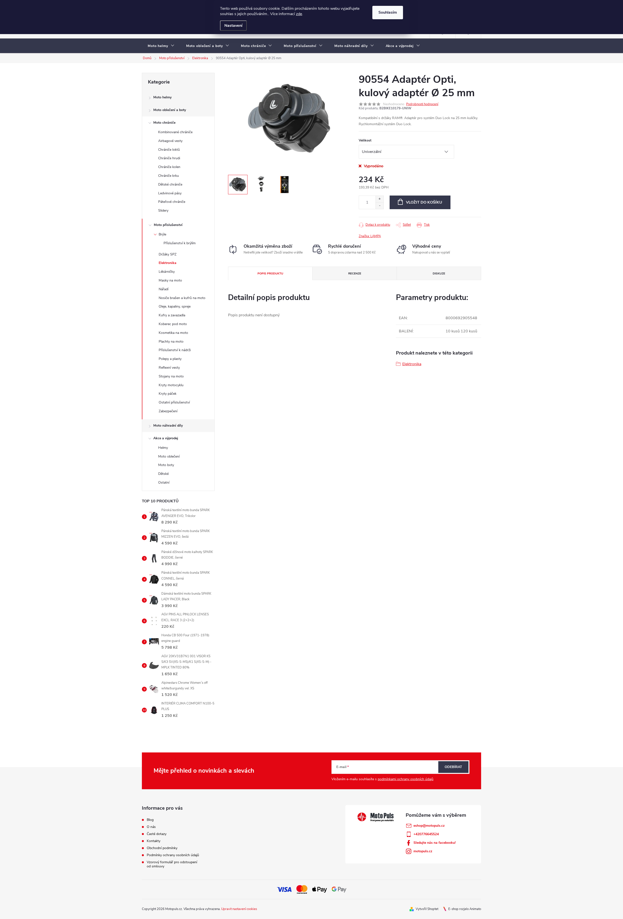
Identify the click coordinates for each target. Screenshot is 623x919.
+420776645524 (426, 834)
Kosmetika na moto (173, 332)
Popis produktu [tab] (270, 273)
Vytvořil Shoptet (427, 909)
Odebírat (453, 767)
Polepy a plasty (170, 358)
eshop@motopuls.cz (429, 825)
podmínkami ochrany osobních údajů (405, 779)
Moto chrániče (164, 122)
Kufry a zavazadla (172, 315)
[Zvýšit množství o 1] (380, 199)
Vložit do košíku (424, 202)
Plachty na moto (171, 341)
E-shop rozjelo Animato (464, 909)
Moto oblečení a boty (169, 110)
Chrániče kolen (169, 167)
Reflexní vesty (169, 367)
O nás (151, 827)
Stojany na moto (171, 376)
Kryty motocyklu (171, 385)
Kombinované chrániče (175, 132)
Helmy (163, 447)
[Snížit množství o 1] (380, 205)
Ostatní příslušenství (174, 402)
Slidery (163, 210)
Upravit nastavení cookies (239, 909)
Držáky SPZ (167, 254)
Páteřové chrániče (171, 201)
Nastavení (233, 25)
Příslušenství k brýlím (180, 243)
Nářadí (163, 289)
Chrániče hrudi (169, 158)
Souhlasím (387, 12)
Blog (150, 819)
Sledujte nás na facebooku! (434, 842)
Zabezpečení (168, 411)
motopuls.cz (422, 851)
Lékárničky (167, 271)
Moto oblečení (169, 456)
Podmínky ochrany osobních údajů (173, 855)
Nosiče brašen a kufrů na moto (182, 298)
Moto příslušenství (168, 225)
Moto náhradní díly (168, 425)
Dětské (163, 473)
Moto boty (166, 465)
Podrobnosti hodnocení (422, 104)
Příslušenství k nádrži (175, 350)
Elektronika (167, 263)
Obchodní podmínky (162, 848)
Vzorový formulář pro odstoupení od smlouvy (172, 864)
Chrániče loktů (169, 149)
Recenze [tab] (354, 273)
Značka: (370, 236)
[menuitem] (161, 46)
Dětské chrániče (170, 184)
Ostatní (163, 482)
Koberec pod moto (173, 324)
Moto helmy (162, 97)
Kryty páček (167, 393)
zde (299, 14)
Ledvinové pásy (170, 193)
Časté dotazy (156, 834)
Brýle (162, 234)
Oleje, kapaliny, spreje (175, 306)
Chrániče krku (168, 175)
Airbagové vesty (170, 141)
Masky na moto (170, 280)
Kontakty (153, 841)
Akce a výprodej (165, 438)
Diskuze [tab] (439, 273)
